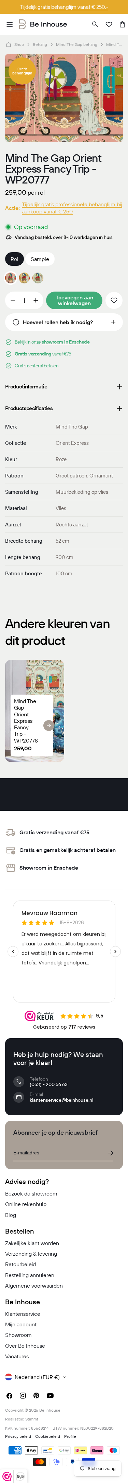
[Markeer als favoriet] (114, 300)
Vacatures (17, 1356)
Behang (40, 44)
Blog (10, 1214)
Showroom (18, 1334)
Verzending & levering (31, 1253)
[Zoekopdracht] (95, 24)
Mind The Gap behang (76, 44)
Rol (14, 259)
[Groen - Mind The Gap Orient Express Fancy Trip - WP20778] (37, 278)
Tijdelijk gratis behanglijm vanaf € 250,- (64, 7)
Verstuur (110, 1153)
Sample (40, 259)
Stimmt (31, 1418)
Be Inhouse (49, 1410)
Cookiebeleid (47, 1436)
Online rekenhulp (25, 1204)
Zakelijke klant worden (32, 1243)
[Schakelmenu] (9, 24)
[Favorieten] (109, 24)
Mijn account (21, 1324)
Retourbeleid (20, 1264)
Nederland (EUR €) (37, 1377)
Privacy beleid (18, 1436)
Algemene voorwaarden (34, 1285)
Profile (70, 1436)
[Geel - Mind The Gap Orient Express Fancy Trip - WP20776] (24, 278)
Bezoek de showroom (31, 1193)
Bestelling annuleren (29, 1275)
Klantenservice (22, 1313)
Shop (19, 44)
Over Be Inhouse (25, 1345)
